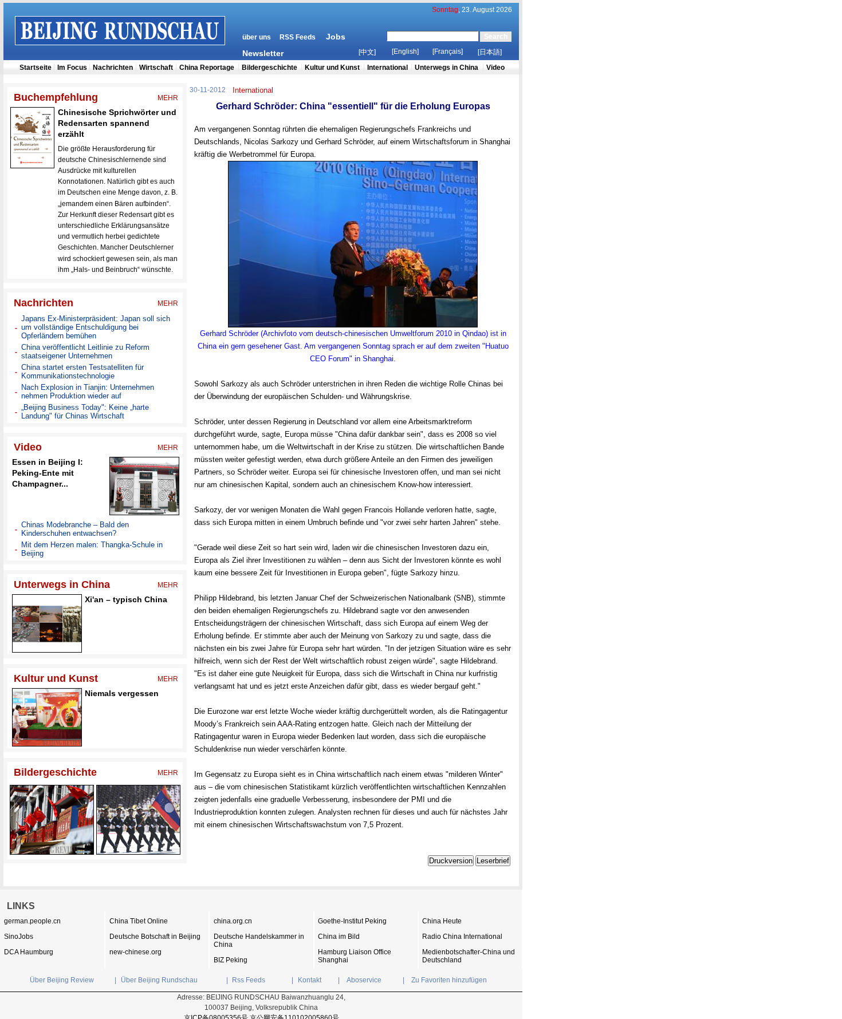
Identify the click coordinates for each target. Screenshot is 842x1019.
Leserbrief (493, 860)
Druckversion (451, 860)
